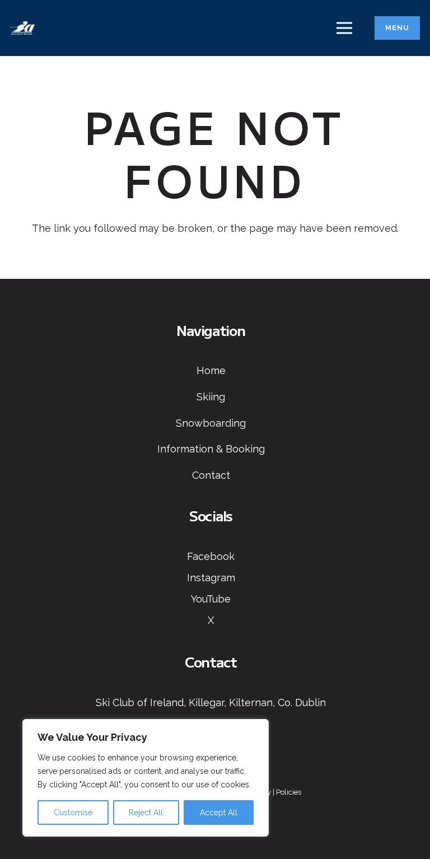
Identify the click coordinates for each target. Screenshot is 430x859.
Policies (288, 792)
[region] (145, 778)
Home (211, 370)
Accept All (218, 812)
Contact (211, 475)
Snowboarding (211, 423)
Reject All (146, 812)
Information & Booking (211, 449)
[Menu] (345, 28)
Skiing (211, 397)
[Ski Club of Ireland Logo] (22, 28)
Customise (73, 812)
